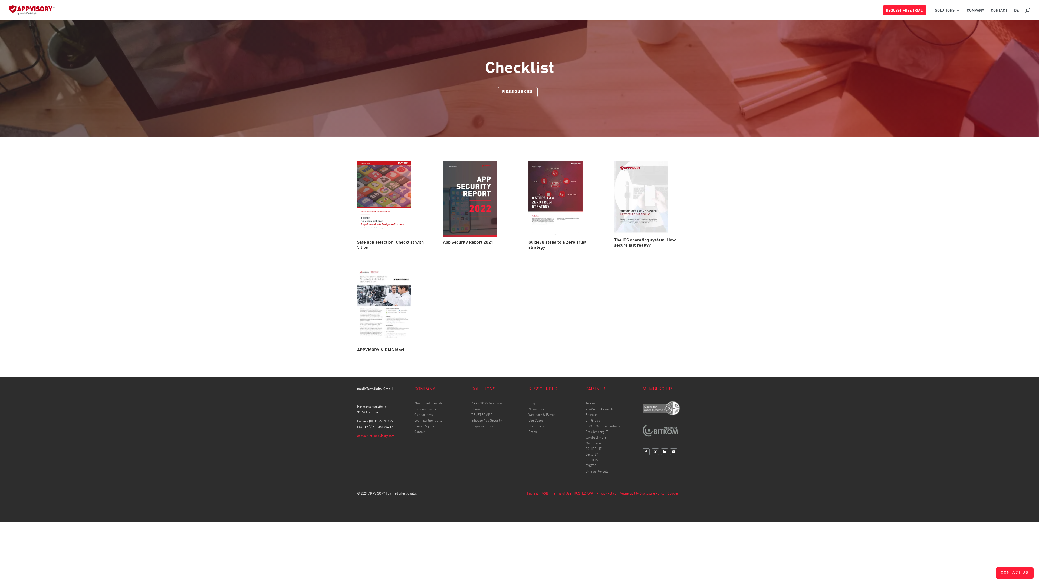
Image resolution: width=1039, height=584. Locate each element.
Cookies (673, 493)
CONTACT (999, 10)
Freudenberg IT (597, 432)
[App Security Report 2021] (477, 199)
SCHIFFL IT (594, 449)
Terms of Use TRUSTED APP (572, 493)
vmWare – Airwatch (599, 409)
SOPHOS (592, 460)
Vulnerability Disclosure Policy (642, 493)
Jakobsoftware (596, 437)
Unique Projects (597, 471)
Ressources (517, 92)
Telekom (592, 403)
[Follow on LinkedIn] (664, 451)
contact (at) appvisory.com (375, 436)
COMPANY (975, 10)
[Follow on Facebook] (646, 451)
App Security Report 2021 (468, 242)
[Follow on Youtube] (673, 451)
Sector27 (592, 454)
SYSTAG (591, 466)
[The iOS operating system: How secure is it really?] (648, 198)
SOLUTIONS (945, 10)
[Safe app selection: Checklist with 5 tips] (391, 199)
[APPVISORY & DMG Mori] (391, 306)
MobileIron (593, 443)
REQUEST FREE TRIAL (904, 10)
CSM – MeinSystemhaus (603, 426)
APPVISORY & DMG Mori (380, 350)
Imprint (532, 493)
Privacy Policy (606, 493)
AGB (545, 493)
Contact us (1014, 573)
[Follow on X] (655, 451)
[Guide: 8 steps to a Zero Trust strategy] (562, 199)
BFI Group (593, 420)
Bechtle (591, 415)
